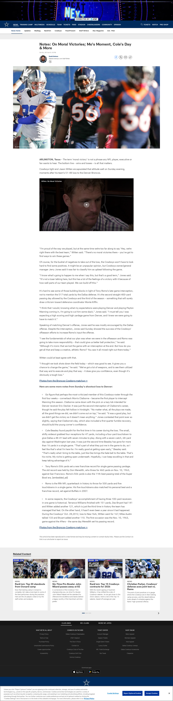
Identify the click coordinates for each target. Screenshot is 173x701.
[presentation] (159, 613)
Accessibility (44, 653)
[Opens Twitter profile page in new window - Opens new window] (50, 61)
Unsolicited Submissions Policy (44, 645)
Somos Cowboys (75, 657)
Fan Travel (103, 653)
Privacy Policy (44, 634)
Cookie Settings (113, 693)
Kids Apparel (130, 641)
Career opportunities (44, 649)
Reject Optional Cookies (132, 693)
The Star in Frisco (75, 641)
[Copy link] (130, 57)
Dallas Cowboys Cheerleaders (75, 634)
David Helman (53, 56)
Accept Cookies (152, 693)
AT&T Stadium (75, 638)
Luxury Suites (103, 645)
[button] (86, 205)
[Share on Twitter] (121, 58)
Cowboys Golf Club (75, 653)
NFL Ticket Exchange (102, 649)
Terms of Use (44, 638)
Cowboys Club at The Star (75, 649)
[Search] (142, 24)
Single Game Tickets (102, 641)
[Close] (169, 693)
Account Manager (102, 634)
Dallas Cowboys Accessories (130, 649)
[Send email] (125, 58)
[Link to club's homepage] (6, 24)
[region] (86, 693)
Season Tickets (103, 638)
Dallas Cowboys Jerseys (130, 645)
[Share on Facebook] (116, 58)
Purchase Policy (44, 641)
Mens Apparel (130, 634)
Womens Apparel (130, 638)
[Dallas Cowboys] (86, 683)
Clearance (130, 653)
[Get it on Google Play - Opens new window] (94, 673)
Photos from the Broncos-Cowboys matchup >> (63, 380)
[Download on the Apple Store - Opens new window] (78, 672)
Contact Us (75, 645)
